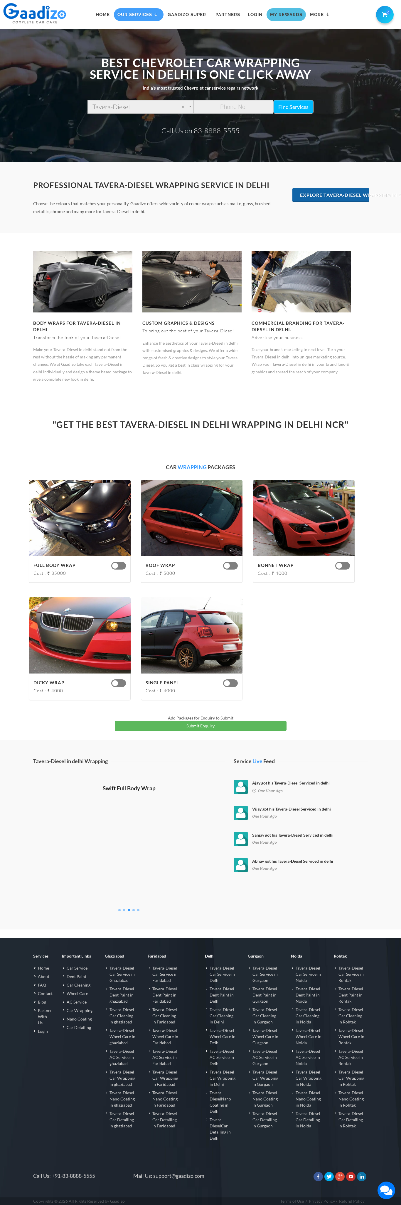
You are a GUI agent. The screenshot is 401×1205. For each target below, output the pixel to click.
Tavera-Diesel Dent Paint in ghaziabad (121, 1006)
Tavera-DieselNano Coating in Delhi (220, 1113)
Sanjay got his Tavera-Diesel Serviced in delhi (292, 835)
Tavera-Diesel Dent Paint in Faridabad (164, 1006)
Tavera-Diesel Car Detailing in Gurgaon (264, 1131)
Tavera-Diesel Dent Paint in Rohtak (350, 1006)
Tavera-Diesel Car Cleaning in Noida (308, 1027)
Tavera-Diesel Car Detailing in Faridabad (164, 1131)
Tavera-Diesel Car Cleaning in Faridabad (164, 1027)
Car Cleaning (78, 996)
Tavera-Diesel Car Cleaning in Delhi (222, 1027)
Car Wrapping (79, 1021)
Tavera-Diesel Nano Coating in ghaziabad (122, 1110)
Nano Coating (79, 1030)
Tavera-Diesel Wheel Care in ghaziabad (122, 1048)
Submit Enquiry (200, 725)
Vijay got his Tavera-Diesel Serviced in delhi (291, 808)
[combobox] (140, 107)
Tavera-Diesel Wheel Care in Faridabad (165, 1048)
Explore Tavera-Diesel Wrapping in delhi (335, 195)
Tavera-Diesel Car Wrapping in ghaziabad (122, 1089)
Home (43, 979)
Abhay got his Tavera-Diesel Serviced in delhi (292, 861)
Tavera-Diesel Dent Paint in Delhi (222, 1006)
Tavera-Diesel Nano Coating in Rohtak (351, 1110)
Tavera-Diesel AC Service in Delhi (222, 1068)
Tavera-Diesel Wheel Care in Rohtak (351, 1048)
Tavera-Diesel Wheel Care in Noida (308, 1048)
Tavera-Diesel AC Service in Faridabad (164, 1068)
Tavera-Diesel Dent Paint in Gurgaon (264, 1006)
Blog (42, 1013)
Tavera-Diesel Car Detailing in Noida (308, 1131)
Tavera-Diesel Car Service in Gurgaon (265, 985)
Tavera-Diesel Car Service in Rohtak (351, 985)
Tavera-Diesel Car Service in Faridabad (165, 985)
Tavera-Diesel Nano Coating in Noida (308, 1110)
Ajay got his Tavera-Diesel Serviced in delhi (291, 782)
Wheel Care (77, 1004)
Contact (45, 1004)
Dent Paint (76, 987)
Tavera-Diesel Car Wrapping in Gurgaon (265, 1089)
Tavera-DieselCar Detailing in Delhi (220, 1140)
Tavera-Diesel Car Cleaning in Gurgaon (264, 1027)
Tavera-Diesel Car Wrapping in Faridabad (165, 1089)
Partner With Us (45, 1028)
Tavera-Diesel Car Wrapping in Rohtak (351, 1089)
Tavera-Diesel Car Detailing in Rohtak (350, 1131)
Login (43, 1042)
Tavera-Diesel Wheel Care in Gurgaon (265, 1048)
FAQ (42, 996)
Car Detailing (79, 1038)
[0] (384, 13)
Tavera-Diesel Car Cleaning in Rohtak (350, 1027)
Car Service (77, 979)
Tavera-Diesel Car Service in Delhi (222, 985)
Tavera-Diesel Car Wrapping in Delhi (222, 1089)
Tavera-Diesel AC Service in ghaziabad (121, 1068)
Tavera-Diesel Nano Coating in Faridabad (165, 1110)
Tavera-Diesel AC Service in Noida (308, 1068)
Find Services (293, 107)
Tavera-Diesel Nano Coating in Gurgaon (265, 1110)
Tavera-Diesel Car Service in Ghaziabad (122, 985)
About (43, 987)
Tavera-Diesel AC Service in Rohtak (350, 1068)
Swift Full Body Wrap (129, 907)
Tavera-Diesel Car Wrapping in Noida (308, 1089)
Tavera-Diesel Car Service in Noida (308, 985)
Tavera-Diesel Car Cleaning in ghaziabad (121, 1027)
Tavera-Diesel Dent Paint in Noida (308, 1006)
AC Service (77, 1013)
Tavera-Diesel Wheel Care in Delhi (222, 1048)
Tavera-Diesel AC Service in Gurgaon (264, 1068)
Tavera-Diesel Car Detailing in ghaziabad (121, 1131)
